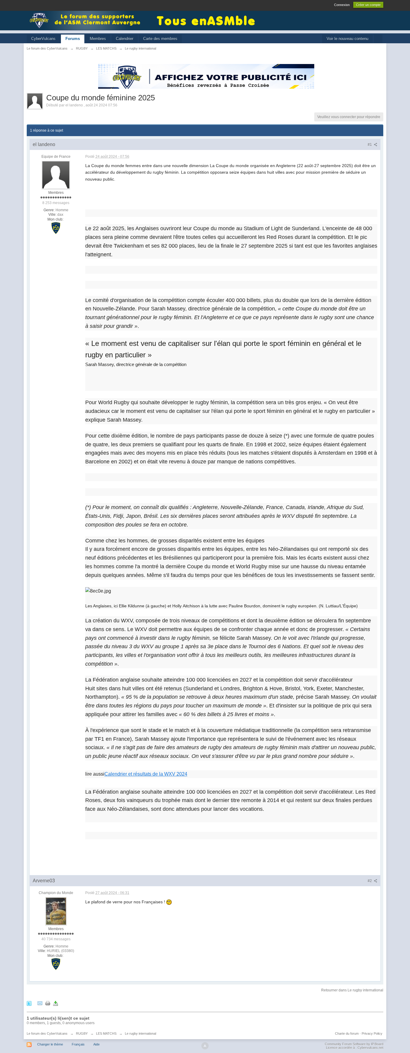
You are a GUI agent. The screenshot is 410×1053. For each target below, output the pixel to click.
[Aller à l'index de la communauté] (87, 20)
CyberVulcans (43, 38)
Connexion (342, 5)
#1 (370, 144)
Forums (72, 38)
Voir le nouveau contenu (347, 38)
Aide (96, 1044)
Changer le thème (50, 1044)
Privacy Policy (372, 1033)
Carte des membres (160, 38)
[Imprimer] (47, 1003)
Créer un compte (368, 5)
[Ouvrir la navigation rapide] (378, 39)
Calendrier (124, 38)
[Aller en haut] (205, 1045)
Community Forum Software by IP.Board (354, 1044)
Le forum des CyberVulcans (47, 1033)
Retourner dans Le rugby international (352, 990)
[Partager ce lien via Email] (40, 1003)
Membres (98, 38)
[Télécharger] (55, 1003)
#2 (370, 881)
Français (78, 1044)
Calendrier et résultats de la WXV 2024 (145, 774)
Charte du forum (347, 1033)
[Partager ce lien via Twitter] (29, 1003)
